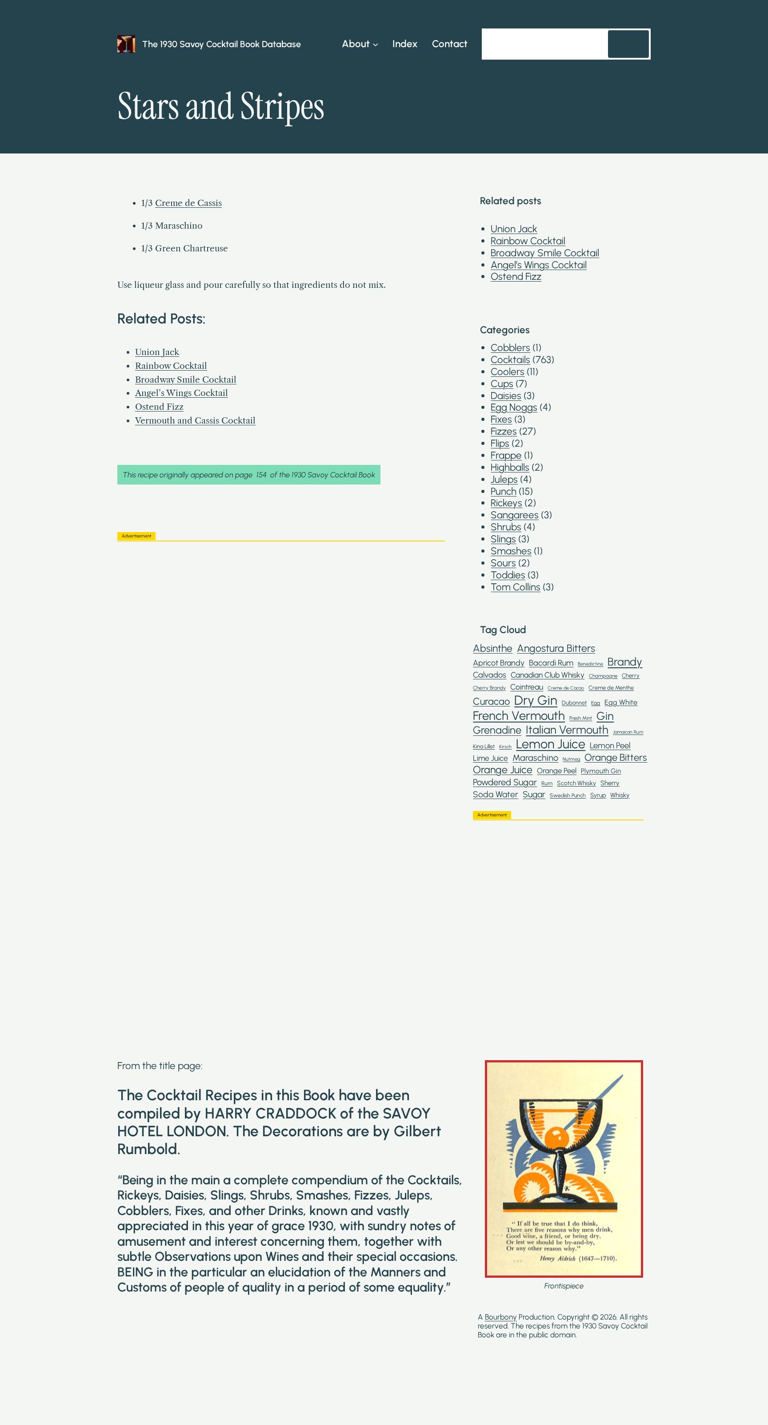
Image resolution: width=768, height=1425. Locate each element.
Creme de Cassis (188, 203)
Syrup (598, 795)
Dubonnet (574, 702)
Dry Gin (535, 700)
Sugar (534, 794)
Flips (500, 443)
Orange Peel (556, 770)
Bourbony (501, 1316)
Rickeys (506, 503)
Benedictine (590, 664)
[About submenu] (375, 44)
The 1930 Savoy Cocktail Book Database (221, 44)
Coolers (507, 372)
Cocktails (510, 360)
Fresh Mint (580, 718)
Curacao (491, 701)
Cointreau (526, 686)
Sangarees (515, 515)
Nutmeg (571, 759)
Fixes (501, 419)
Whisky (619, 795)
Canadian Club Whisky (547, 674)
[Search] (628, 44)
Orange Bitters (615, 757)
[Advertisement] (281, 610)
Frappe (506, 455)
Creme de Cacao (566, 688)
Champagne (603, 676)
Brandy (625, 661)
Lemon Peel (610, 746)
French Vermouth (519, 715)
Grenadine (497, 730)
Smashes (511, 551)
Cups (502, 384)
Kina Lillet (484, 746)
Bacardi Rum (551, 663)
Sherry (610, 783)
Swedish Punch (568, 795)
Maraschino (535, 757)
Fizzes (504, 431)
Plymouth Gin (601, 771)
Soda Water (495, 794)
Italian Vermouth (567, 729)
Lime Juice (490, 758)
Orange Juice (502, 770)
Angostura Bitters (556, 648)
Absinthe (492, 648)
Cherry (631, 675)
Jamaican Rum (628, 732)
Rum (546, 783)
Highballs (510, 467)
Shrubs (506, 527)
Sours (503, 563)
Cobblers (510, 348)
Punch (503, 491)
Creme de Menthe (611, 687)
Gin (605, 716)
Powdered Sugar (505, 782)
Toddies (508, 575)
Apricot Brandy (498, 663)
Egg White (620, 702)
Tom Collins (515, 587)
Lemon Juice (550, 743)
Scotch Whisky (576, 783)
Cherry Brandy (489, 688)
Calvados (489, 675)
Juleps (504, 479)
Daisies (506, 396)
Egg (595, 703)
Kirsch (505, 747)
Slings (503, 539)
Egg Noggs (514, 407)
